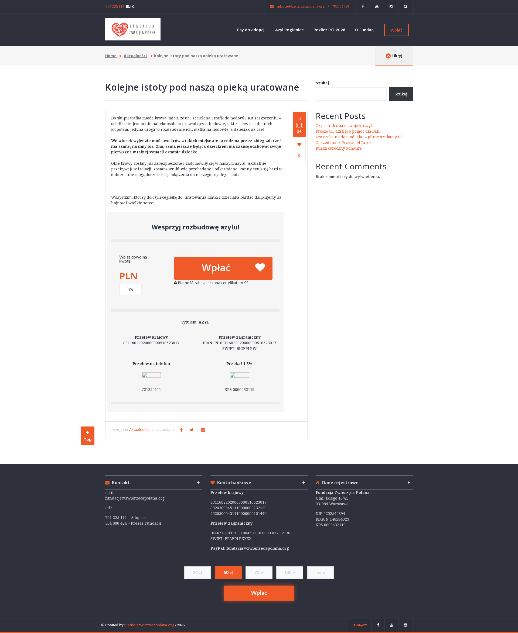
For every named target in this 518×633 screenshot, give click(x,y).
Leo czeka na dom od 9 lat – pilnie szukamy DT (359, 137)
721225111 (115, 6)
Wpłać (396, 30)
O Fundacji (365, 29)
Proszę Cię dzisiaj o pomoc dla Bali (348, 131)
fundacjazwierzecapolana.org (149, 625)
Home (111, 55)
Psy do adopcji (251, 29)
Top (88, 439)
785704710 (340, 6)
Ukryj (397, 55)
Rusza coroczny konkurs (339, 148)
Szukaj (322, 83)
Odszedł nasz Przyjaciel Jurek (344, 142)
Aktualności (135, 55)
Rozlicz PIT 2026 (329, 29)
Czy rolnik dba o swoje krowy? (344, 125)
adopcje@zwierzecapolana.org (300, 6)
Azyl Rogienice (289, 29)
